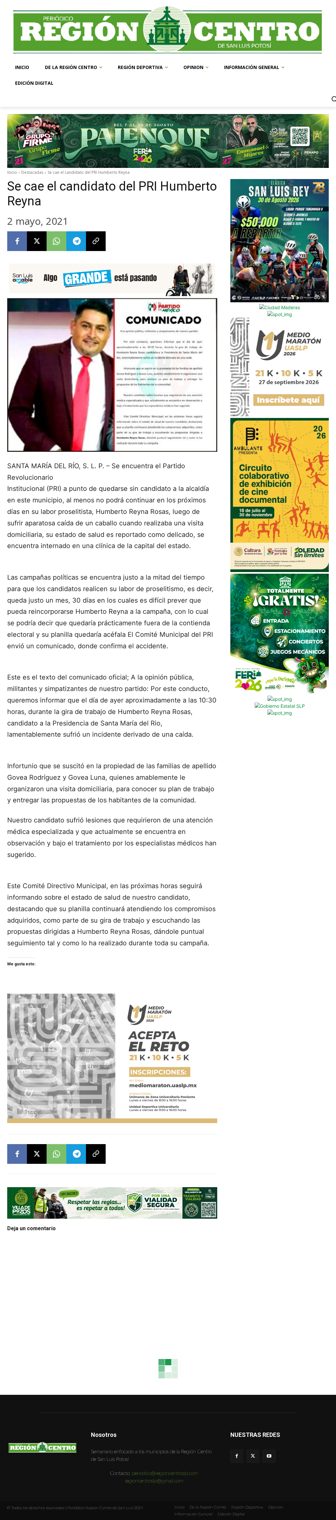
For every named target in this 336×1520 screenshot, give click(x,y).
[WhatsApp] (56, 241)
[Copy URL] (96, 241)
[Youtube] (268, 1456)
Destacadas (32, 172)
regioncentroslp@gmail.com (154, 1481)
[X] (37, 241)
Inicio (12, 172)
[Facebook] (17, 241)
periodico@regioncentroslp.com (165, 1473)
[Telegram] (76, 241)
